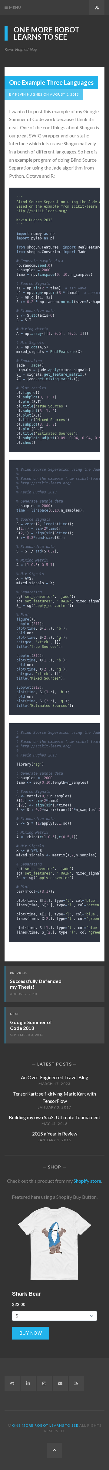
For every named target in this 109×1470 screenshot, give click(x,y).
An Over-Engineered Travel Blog (54, 1077)
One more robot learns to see (47, 33)
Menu (14, 7)
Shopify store (87, 1181)
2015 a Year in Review (54, 1133)
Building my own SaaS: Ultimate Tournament (54, 1117)
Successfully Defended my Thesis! (35, 984)
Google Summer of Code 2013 (31, 1025)
